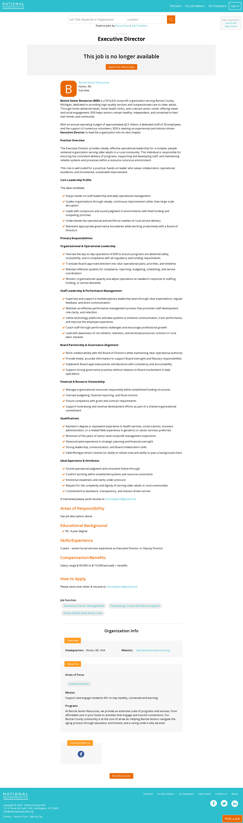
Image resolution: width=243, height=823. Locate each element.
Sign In (235, 6)
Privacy (7, 816)
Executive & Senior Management (84, 606)
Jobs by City (36, 816)
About (234, 793)
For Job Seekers (195, 6)
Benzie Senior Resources (94, 82)
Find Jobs (175, 6)
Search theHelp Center (230, 24)
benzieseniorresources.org (153, 650)
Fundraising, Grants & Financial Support (135, 606)
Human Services (79, 684)
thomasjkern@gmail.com (120, 499)
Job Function (139, 25)
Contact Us (221, 793)
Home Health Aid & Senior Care (83, 613)
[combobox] (97, 19)
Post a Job (232, 818)
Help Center (204, 793)
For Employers (217, 6)
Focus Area (122, 25)
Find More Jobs (121, 776)
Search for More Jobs (121, 67)
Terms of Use (20, 816)
